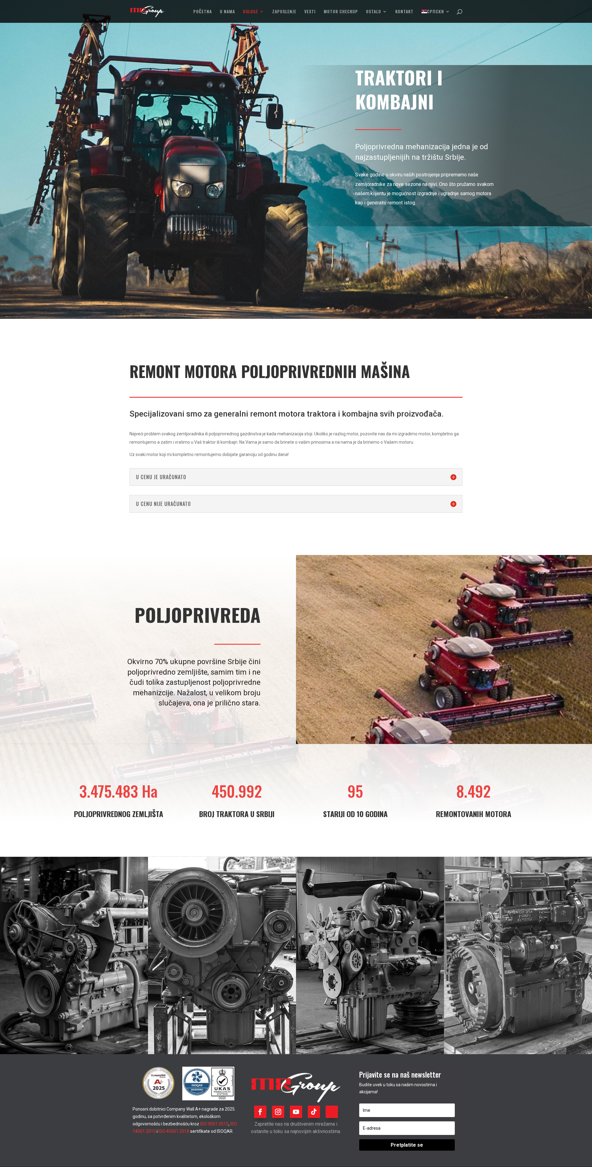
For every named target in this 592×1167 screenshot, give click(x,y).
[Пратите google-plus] (332, 1112)
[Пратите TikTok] (314, 1112)
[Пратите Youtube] (296, 1112)
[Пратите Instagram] (278, 1112)
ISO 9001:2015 (214, 1123)
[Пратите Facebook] (260, 1112)
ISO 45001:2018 (173, 1131)
